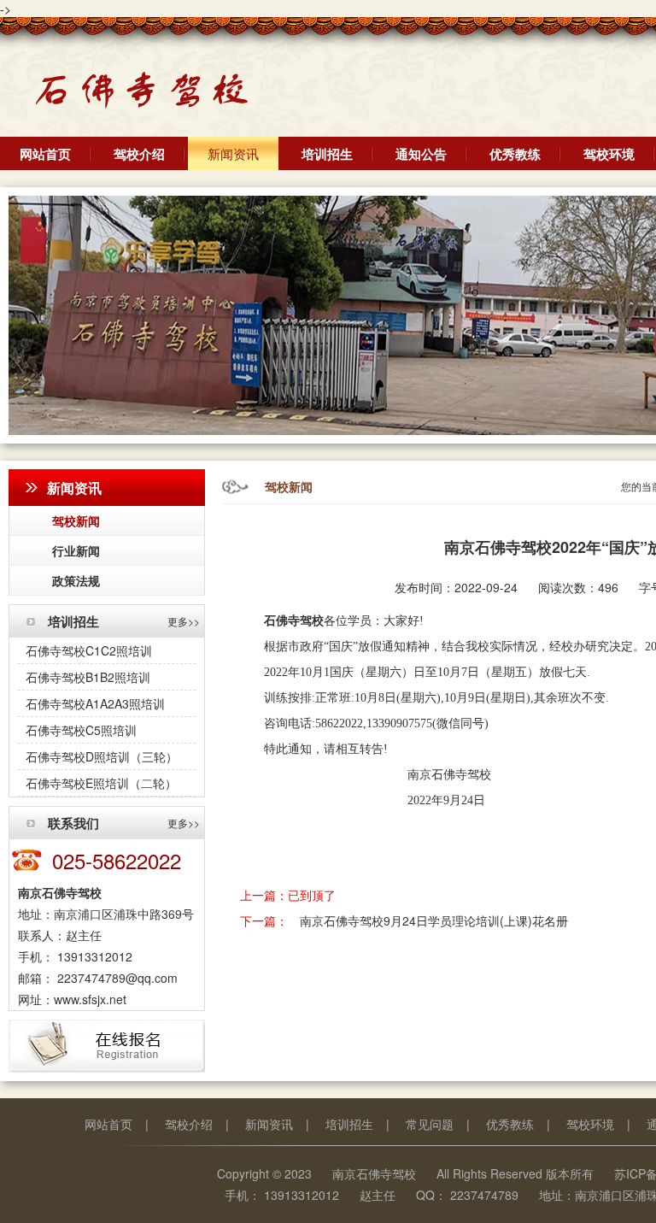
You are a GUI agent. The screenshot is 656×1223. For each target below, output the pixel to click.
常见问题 (430, 1123)
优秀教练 (515, 153)
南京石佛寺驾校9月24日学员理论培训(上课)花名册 (434, 920)
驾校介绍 (139, 153)
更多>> (183, 621)
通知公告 (421, 153)
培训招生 (327, 153)
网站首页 (45, 153)
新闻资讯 (233, 153)
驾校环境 (609, 153)
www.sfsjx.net (90, 999)
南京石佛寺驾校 (374, 1173)
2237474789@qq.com (116, 977)
